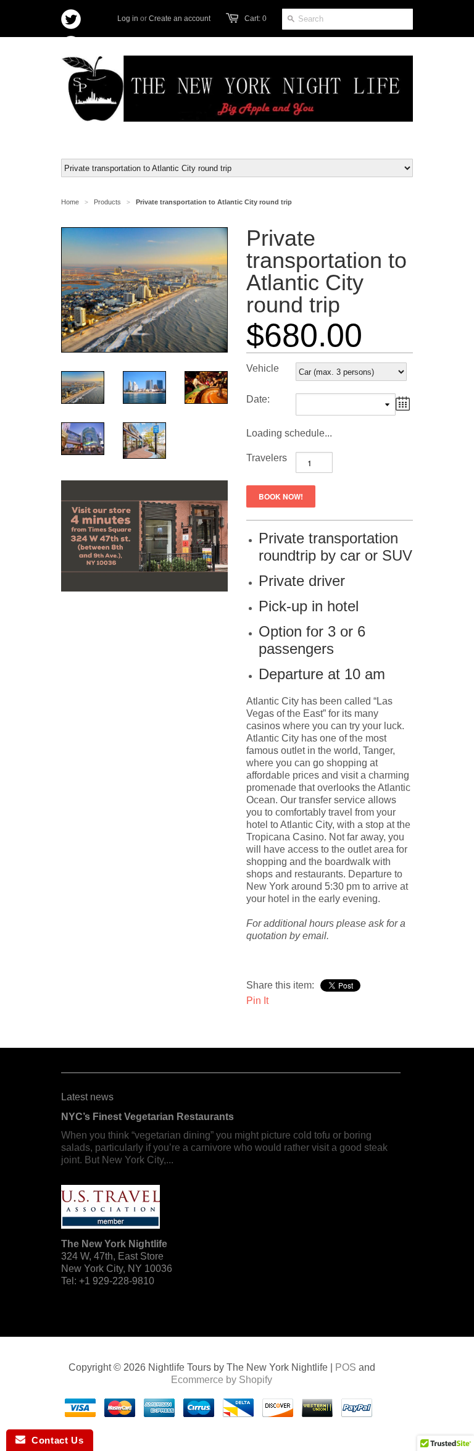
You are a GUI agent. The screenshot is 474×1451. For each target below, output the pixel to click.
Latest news (87, 1097)
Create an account (179, 18)
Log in (127, 18)
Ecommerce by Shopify (221, 1379)
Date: (258, 399)
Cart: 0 (255, 18)
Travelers (266, 458)
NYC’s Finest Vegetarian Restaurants (147, 1116)
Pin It (257, 1000)
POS (345, 1367)
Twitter (71, 19)
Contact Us (54, 1440)
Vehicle (262, 368)
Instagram (98, 47)
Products (107, 202)
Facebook (71, 46)
